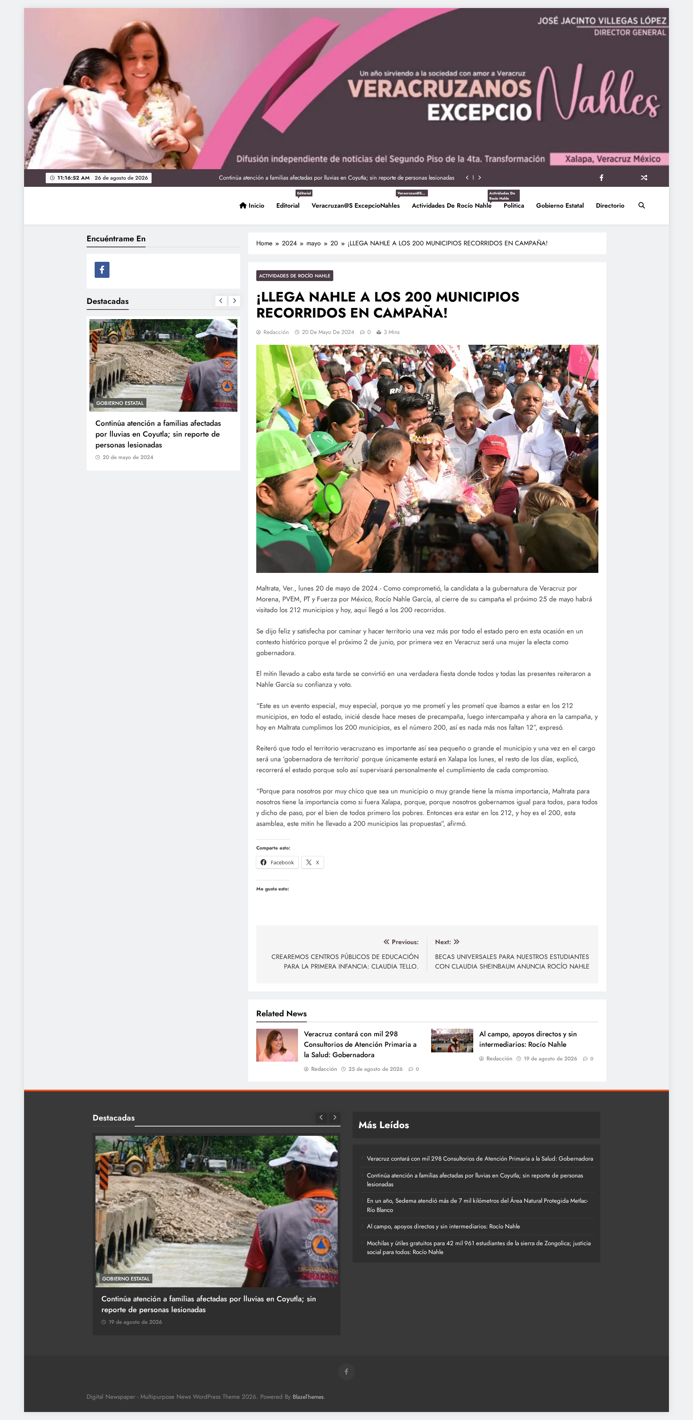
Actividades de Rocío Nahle (455, 202)
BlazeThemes (308, 1397)
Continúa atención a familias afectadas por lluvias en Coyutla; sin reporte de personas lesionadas (336, 177)
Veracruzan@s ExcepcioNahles (359, 202)
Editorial (291, 202)
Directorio (610, 205)
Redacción (276, 332)
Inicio (255, 205)
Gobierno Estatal (560, 205)
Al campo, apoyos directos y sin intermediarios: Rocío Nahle (528, 1039)
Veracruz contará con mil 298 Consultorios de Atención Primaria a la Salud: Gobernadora (360, 1044)
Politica (514, 205)
